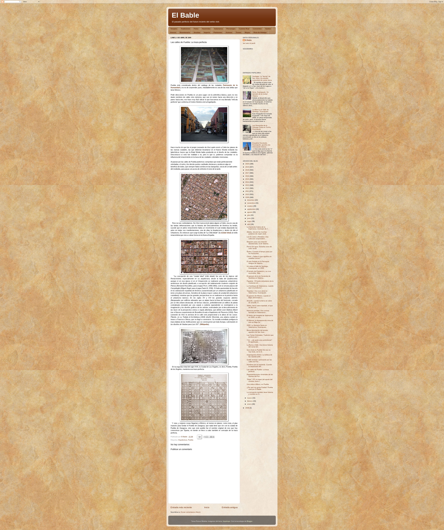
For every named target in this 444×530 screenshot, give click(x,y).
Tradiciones (185, 29)
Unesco (173, 32)
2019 (247, 167)
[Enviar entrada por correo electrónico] (199, 437)
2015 (247, 179)
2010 (247, 194)
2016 (247, 176)
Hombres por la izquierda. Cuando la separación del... (259, 365)
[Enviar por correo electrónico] (205, 437)
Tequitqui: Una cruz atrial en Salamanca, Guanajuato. (257, 292)
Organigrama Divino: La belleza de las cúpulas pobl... (259, 356)
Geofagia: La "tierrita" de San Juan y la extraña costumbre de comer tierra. (262, 78)
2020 (247, 164)
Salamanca (218, 29)
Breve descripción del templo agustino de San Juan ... (257, 331)
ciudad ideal (226, 233)
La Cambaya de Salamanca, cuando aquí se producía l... (260, 287)
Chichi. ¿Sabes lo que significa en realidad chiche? (259, 257)
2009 (247, 197)
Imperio (207, 32)
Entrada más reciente (181, 507)
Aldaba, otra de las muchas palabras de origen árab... (257, 233)
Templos (173, 29)
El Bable (185, 15)
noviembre (251, 203)
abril (249, 224)
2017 (247, 173)
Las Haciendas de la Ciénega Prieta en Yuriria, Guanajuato (261, 127)
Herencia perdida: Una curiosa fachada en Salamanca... (258, 311)
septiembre (251, 209)
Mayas (247, 32)
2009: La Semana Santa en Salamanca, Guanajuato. (257, 326)
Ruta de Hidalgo (260, 32)
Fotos (196, 29)
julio (249, 215)
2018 (247, 170)
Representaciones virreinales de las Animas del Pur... (260, 375)
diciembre (251, 200)
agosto (250, 212)
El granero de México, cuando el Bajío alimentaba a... (258, 297)
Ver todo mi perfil (249, 43)
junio (249, 218)
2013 (247, 185)
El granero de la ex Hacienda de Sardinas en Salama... (258, 277)
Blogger (249, 521)
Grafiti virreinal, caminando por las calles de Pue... (259, 361)
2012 (247, 188)
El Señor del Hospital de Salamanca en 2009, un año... (260, 316)
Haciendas (206, 29)
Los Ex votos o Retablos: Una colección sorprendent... (257, 238)
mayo (249, 221)
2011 (247, 191)
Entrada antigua (230, 507)
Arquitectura (182, 440)
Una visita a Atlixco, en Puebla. (258, 384)
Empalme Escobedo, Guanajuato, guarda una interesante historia (261, 145)
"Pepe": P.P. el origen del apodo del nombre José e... (259, 380)
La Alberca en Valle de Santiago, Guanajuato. (260, 110)
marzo (249, 398)
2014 (247, 182)
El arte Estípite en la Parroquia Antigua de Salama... (258, 262)
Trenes (238, 32)
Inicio (206, 507)
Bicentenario (185, 32)
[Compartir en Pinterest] (213, 437)
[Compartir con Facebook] (211, 437)
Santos (268, 29)
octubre (250, 206)
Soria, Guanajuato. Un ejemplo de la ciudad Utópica (260, 94)
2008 (247, 408)
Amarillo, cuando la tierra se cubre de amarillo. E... (259, 302)
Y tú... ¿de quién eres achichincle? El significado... (259, 341)
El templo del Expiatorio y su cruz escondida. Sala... (259, 272)
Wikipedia (204, 324)
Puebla (190, 440)
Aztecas (229, 32)
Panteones (218, 32)
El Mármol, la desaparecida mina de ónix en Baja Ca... (260, 321)
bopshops (226, 521)
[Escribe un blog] (207, 437)
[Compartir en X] (209, 437)
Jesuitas (197, 32)
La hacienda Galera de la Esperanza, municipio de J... (258, 228)
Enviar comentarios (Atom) (190, 512)
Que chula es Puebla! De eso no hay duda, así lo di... (258, 351)
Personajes (230, 29)
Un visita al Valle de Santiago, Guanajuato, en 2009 (257, 267)
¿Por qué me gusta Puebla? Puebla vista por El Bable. (260, 388)
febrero (250, 401)
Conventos (257, 29)
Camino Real (244, 29)
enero (249, 404)
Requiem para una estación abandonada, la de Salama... (258, 243)
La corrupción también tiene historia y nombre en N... (260, 393)
